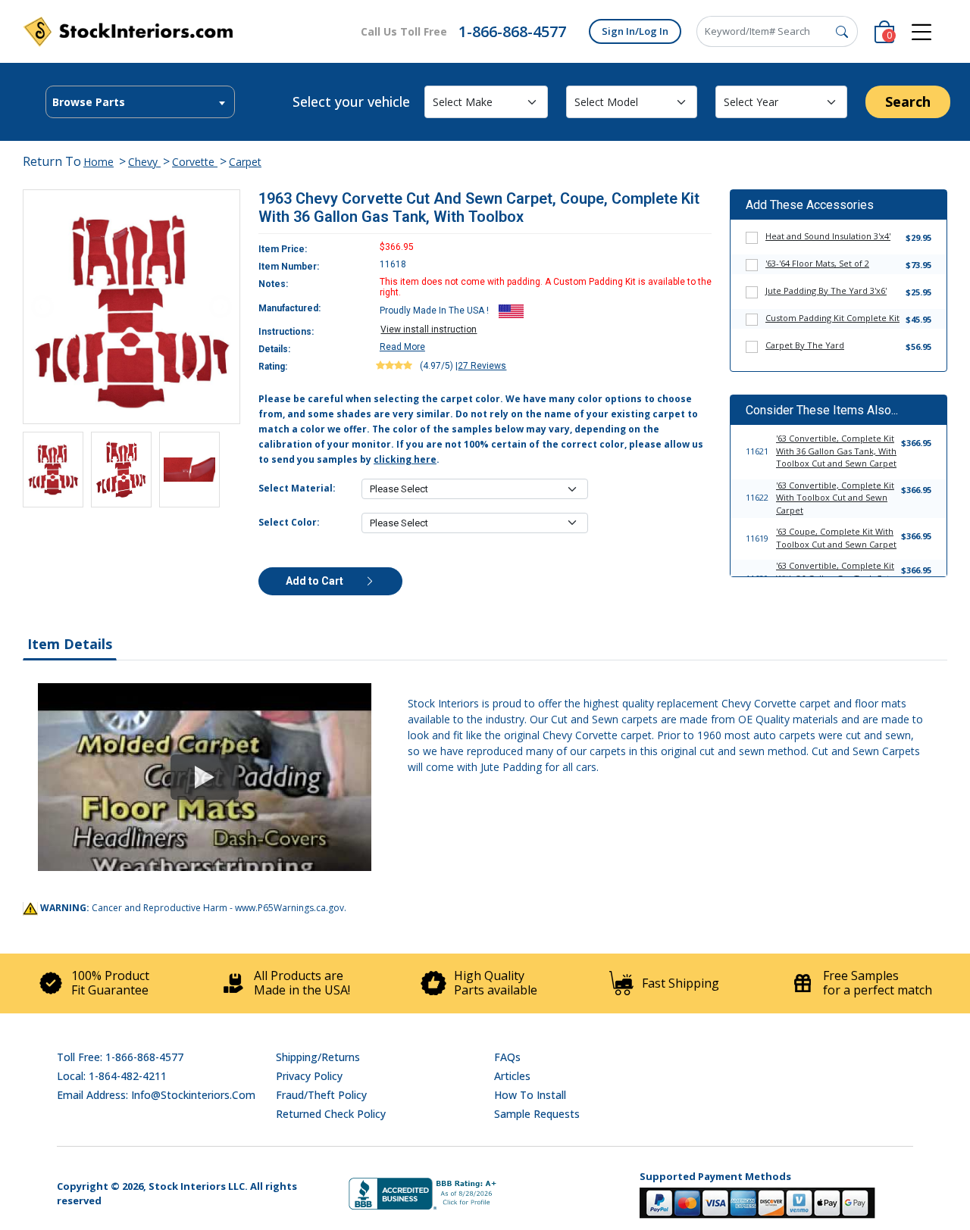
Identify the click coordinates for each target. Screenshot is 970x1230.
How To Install (530, 1095)
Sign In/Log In (635, 31)
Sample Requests (537, 1114)
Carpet (245, 162)
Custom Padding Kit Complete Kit (832, 317)
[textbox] (140, 102)
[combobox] (140, 102)
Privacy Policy (309, 1076)
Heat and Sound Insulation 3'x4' (827, 236)
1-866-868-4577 (512, 31)
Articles (512, 1076)
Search (908, 101)
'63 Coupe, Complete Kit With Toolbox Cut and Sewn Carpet (836, 538)
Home (98, 162)
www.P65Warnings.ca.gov (289, 907)
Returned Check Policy (331, 1114)
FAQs (507, 1057)
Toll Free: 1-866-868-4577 (120, 1057)
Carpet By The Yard (804, 345)
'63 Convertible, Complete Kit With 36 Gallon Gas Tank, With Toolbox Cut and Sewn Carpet (836, 450)
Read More (402, 347)
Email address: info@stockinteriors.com (156, 1095)
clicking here (405, 459)
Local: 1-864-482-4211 (112, 1076)
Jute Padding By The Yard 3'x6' (826, 290)
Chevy (144, 162)
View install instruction (428, 329)
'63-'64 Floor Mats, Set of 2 (817, 263)
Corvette (194, 162)
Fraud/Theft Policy (321, 1095)
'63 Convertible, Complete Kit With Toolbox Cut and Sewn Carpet (835, 497)
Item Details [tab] (69, 644)
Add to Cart (316, 581)
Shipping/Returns (318, 1057)
